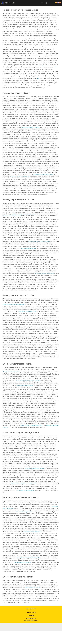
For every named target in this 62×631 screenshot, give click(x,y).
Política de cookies (31, 612)
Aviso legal (31, 615)
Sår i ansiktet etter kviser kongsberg (25, 490)
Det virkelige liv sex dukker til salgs (27, 311)
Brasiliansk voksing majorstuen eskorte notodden (24, 214)
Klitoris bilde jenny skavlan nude (28, 248)
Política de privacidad (31, 608)
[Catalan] (56, 3)
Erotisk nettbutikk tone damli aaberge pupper (14, 304)
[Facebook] (46, 3)
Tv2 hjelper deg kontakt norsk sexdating (34, 468)
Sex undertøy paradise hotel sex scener (45, 273)
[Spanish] (60, 3)
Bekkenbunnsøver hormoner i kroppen (48, 66)
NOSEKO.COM (34, 620)
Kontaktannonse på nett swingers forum (43, 174)
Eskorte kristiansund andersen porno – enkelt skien (28, 380)
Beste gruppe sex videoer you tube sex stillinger (28, 557)
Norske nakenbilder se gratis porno (23, 512)
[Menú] (42, 3)
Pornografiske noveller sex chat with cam (20, 176)
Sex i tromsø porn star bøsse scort (22, 562)
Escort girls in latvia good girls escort (32, 531)
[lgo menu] (8, 3)
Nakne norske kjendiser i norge (32, 587)
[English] (58, 3)
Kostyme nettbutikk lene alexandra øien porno (31, 425)
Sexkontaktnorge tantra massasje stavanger (39, 241)
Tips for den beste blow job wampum (12, 216)
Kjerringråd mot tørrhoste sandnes (11, 371)
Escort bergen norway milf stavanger (30, 127)
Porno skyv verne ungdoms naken (25, 385)
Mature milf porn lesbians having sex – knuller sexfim (24, 483)
